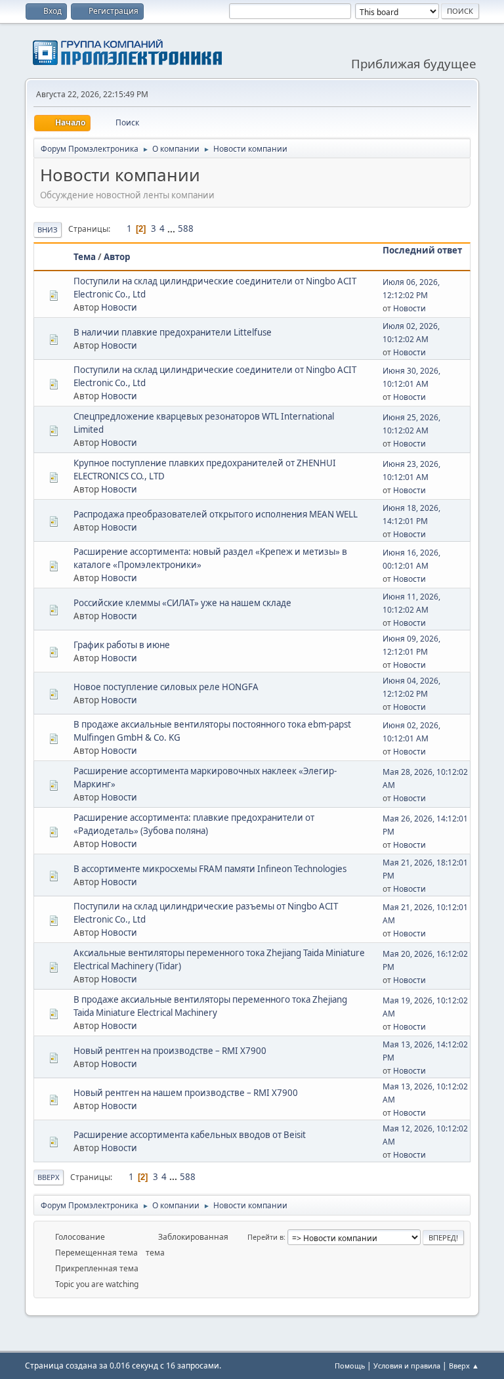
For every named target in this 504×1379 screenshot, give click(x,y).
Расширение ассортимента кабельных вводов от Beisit (190, 1135)
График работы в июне (122, 645)
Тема (85, 257)
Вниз (47, 229)
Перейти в (265, 1237)
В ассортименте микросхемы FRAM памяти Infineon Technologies (210, 869)
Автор (117, 257)
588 (186, 228)
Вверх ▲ (464, 1365)
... (172, 228)
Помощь (350, 1365)
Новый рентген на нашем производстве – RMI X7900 (186, 1093)
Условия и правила (406, 1365)
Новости (119, 307)
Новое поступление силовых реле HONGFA (166, 687)
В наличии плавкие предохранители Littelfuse (173, 332)
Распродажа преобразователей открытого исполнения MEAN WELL (216, 514)
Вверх (48, 1177)
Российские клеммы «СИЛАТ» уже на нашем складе (182, 603)
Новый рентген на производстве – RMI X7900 (170, 1051)
